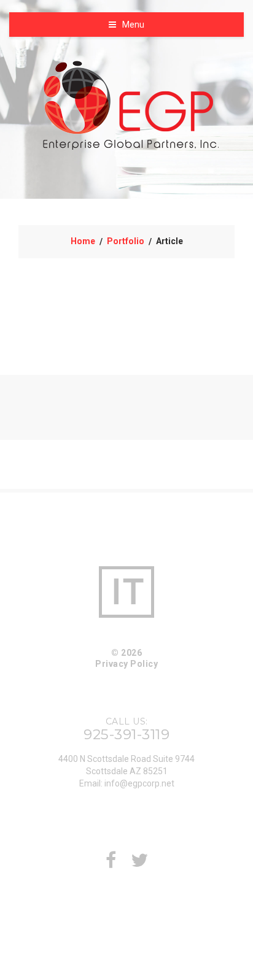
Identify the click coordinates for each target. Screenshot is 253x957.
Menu (133, 24)
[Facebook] (111, 864)
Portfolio (125, 241)
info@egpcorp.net (139, 783)
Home (83, 241)
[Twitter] (139, 864)
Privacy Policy (126, 664)
